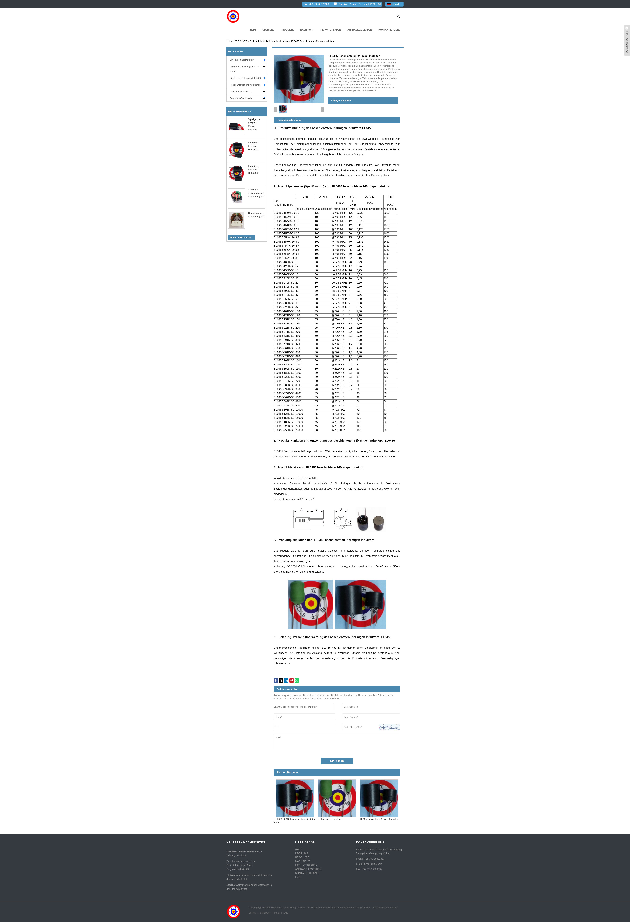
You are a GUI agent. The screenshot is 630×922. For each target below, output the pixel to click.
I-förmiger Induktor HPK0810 (253, 146)
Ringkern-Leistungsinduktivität (245, 78)
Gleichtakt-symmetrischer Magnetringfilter (256, 193)
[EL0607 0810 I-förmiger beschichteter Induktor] (295, 797)
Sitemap (363, 4)
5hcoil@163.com (348, 4)
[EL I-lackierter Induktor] (337, 797)
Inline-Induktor (281, 41)
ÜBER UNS (268, 30)
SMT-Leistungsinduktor (242, 59)
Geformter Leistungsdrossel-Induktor (244, 69)
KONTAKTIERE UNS (389, 30)
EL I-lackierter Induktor (329, 819)
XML (379, 4)
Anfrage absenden (341, 100)
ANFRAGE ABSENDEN (359, 30)
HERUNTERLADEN (330, 30)
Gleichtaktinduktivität (260, 41)
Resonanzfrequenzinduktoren (245, 84)
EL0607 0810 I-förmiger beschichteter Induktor (294, 821)
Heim (229, 41)
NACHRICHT (307, 30)
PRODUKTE (287, 30)
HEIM (253, 30)
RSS (372, 4)
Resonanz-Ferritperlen (241, 98)
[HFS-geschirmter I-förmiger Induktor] (379, 797)
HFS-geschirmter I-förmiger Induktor (379, 819)
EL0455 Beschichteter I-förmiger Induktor (312, 41)
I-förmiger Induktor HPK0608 (253, 169)
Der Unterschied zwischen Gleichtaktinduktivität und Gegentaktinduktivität (240, 865)
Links (298, 877)
